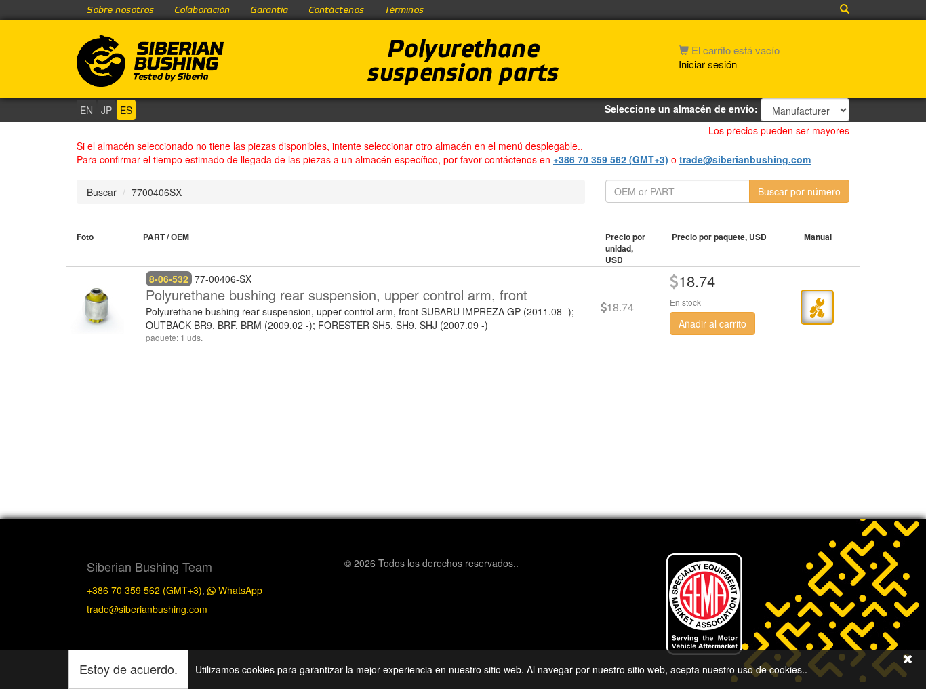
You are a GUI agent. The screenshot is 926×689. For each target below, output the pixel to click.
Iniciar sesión (708, 64)
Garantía (269, 10)
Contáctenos (336, 10)
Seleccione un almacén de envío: (681, 108)
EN (86, 110)
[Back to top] (901, 471)
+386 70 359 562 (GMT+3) (610, 159)
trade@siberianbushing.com (745, 159)
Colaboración (202, 10)
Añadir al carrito (712, 323)
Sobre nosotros (120, 10)
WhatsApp (239, 590)
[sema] (704, 603)
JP (106, 110)
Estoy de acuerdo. (128, 668)
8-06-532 (168, 279)
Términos (404, 10)
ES (126, 110)
